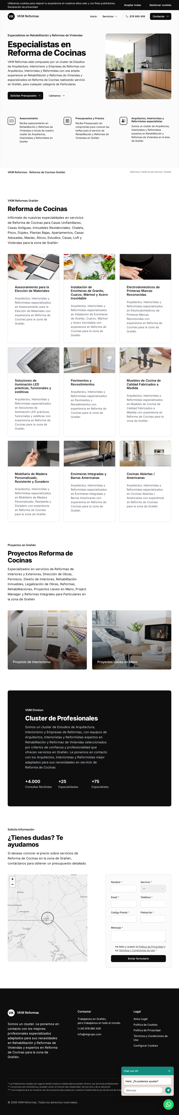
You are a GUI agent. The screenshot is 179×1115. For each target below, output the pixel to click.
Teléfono (146, 897)
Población (147, 912)
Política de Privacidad (151, 946)
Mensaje (117, 927)
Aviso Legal (141, 1019)
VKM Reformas (27, 16)
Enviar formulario (138, 958)
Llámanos (55, 95)
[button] (48, 918)
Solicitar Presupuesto (23, 95)
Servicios (108, 16)
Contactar (159, 16)
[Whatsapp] (168, 1104)
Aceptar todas (132, 4)
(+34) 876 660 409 (89, 1028)
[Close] (169, 1071)
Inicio (93, 16)
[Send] (168, 1090)
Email (115, 897)
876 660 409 (137, 16)
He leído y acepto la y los (140, 948)
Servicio (146, 882)
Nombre (116, 882)
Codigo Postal (120, 912)
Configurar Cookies (146, 1045)
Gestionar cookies (160, 4)
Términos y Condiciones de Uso (137, 950)
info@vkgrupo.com (89, 1034)
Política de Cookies (145, 1024)
